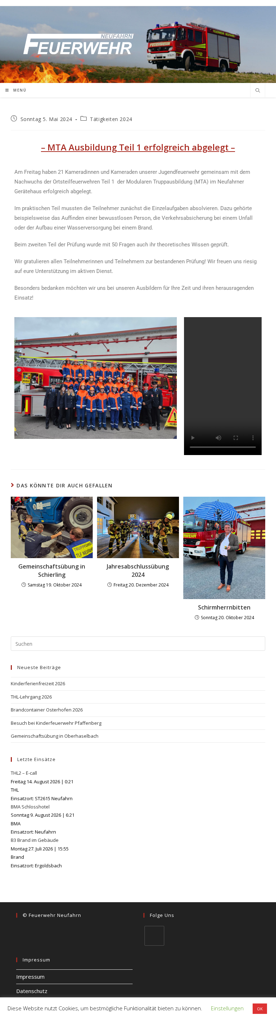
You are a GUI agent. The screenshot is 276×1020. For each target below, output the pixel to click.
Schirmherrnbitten (224, 607)
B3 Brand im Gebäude (35, 840)
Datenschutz (31, 991)
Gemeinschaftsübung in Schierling (51, 570)
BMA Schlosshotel (30, 806)
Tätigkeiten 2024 (111, 119)
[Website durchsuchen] (258, 91)
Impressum (30, 976)
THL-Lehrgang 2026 (31, 697)
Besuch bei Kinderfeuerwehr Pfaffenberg (56, 723)
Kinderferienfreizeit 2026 (38, 683)
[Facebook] (154, 936)
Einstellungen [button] (227, 1008)
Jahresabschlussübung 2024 (138, 570)
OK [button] (260, 1008)
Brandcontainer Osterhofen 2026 (47, 709)
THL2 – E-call (24, 773)
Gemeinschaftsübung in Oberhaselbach (54, 736)
